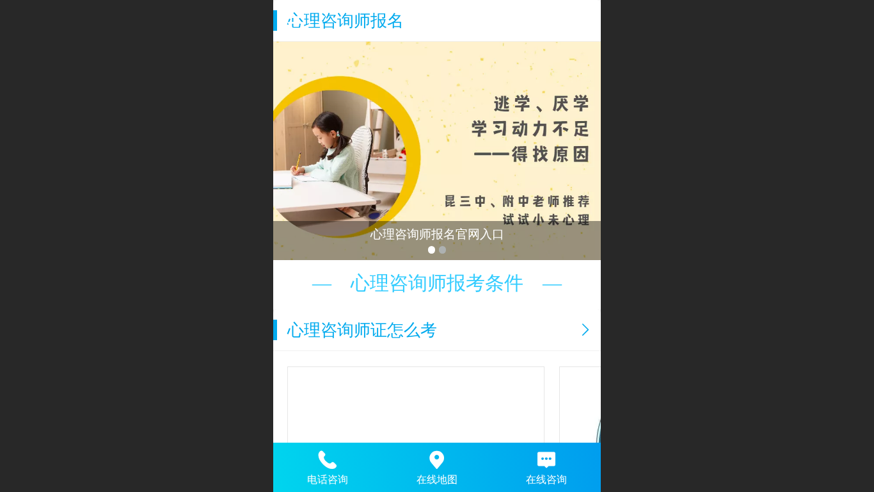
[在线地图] (437, 458)
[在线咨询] (546, 458)
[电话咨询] (328, 458)
